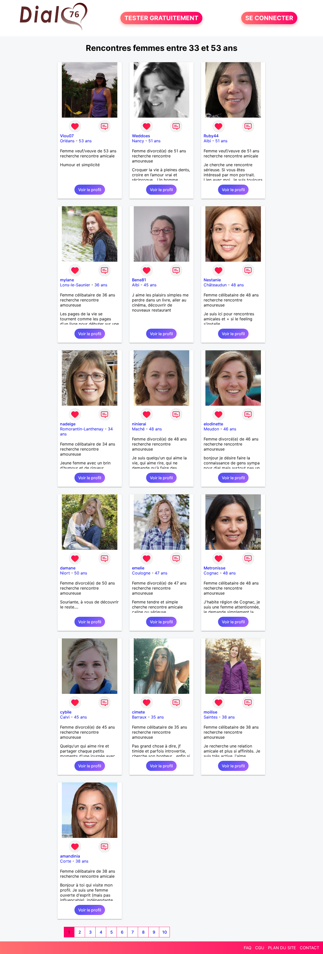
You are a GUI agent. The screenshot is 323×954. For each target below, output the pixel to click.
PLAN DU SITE (282, 947)
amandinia (70, 856)
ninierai (139, 423)
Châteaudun (215, 284)
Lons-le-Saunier (75, 284)
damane (67, 567)
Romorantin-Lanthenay (81, 428)
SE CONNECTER (269, 18)
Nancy (138, 140)
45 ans (150, 284)
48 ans (237, 284)
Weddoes (141, 135)
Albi (207, 140)
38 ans (228, 717)
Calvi (65, 717)
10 (164, 932)
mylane (67, 279)
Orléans (67, 140)
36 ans (100, 284)
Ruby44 (211, 135)
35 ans (157, 717)
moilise (210, 711)
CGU (259, 947)
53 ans (85, 140)
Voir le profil (89, 189)
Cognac (211, 572)
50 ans (80, 572)
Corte (65, 861)
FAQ (247, 947)
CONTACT (309, 947)
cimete (138, 711)
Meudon (211, 428)
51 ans (154, 140)
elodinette (213, 423)
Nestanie (212, 279)
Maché (138, 428)
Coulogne (141, 572)
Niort (65, 572)
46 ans (229, 428)
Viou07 (67, 135)
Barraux (139, 717)
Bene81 (139, 279)
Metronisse (214, 567)
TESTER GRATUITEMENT (161, 18)
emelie (138, 567)
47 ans (161, 572)
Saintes (211, 717)
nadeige (67, 423)
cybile (65, 711)
